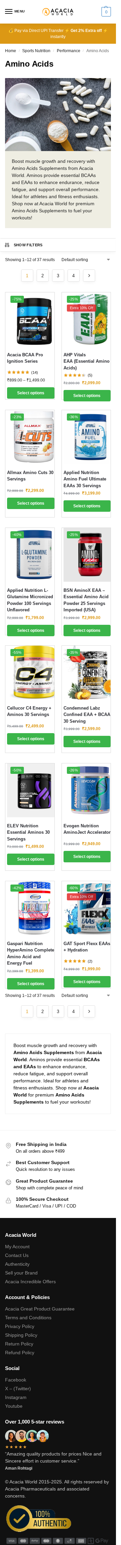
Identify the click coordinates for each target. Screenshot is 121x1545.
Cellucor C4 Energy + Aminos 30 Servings (29, 711)
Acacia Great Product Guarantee (40, 1309)
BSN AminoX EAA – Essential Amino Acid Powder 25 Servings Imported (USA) (86, 600)
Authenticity (17, 1264)
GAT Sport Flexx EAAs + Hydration (87, 947)
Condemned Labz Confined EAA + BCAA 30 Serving (87, 715)
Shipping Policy (21, 1335)
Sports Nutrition (36, 50)
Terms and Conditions (28, 1317)
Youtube (14, 1406)
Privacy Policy (19, 1326)
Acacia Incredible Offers (30, 1281)
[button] (105, 11)
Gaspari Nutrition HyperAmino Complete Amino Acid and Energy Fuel (30, 953)
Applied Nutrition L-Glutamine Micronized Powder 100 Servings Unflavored (30, 600)
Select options (30, 393)
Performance (68, 50)
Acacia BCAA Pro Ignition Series (25, 358)
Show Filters (28, 245)
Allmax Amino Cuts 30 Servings (30, 476)
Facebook (15, 1379)
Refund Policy (19, 1352)
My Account (17, 1246)
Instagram (16, 1397)
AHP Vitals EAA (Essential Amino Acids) (87, 361)
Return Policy (19, 1343)
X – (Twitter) (18, 1388)
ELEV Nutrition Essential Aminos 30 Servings (28, 832)
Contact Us (17, 1255)
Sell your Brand (21, 1272)
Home (10, 50)
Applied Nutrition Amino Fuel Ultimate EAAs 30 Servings (85, 479)
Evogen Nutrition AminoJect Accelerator (87, 829)
